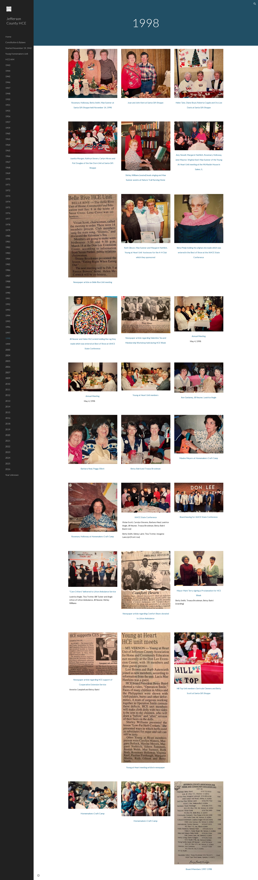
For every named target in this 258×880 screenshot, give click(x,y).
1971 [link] (7, 184)
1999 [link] (7, 344)
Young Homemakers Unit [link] (16, 53)
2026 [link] (7, 469)
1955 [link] (7, 110)
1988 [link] (7, 281)
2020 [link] (7, 435)
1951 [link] (7, 105)
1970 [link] (7, 179)
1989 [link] (7, 287)
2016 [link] (7, 418)
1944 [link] (7, 70)
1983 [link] (7, 253)
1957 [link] (7, 122)
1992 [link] (7, 304)
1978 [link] (7, 224)
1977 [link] (7, 218)
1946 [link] (7, 82)
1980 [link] (7, 235)
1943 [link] (7, 65)
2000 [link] (7, 349)
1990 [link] (7, 292)
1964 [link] (7, 144)
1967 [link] (7, 162)
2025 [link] (7, 463)
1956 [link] (7, 116)
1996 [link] (7, 327)
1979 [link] (7, 230)
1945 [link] (7, 76)
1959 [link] (7, 127)
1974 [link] (7, 201)
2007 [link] (7, 372)
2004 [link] (7, 355)
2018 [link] (7, 423)
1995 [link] (7, 321)
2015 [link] (7, 412)
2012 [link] (7, 395)
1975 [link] (7, 207)
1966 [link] (7, 156)
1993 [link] (7, 309)
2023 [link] (7, 452)
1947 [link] (7, 88)
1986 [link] (7, 270)
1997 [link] (7, 332)
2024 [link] (7, 457)
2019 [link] (7, 429)
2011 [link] (7, 389)
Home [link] (8, 36)
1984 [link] (7, 258)
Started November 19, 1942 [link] (18, 48)
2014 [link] (7, 406)
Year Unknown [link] (12, 475)
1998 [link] (7, 338)
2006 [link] (7, 366)
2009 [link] (7, 378)
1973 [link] (7, 196)
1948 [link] (7, 93)
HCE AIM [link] (9, 59)
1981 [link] (7, 241)
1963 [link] (7, 139)
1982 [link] (7, 247)
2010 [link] (7, 383)
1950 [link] (7, 99)
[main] (146, 23)
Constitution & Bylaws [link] (15, 42)
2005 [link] (7, 361)
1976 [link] (7, 213)
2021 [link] (7, 440)
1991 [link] (7, 298)
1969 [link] (7, 173)
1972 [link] (7, 190)
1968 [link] (7, 167)
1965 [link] (7, 150)
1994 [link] (7, 315)
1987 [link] (7, 275)
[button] (255, 4)
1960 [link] (7, 133)
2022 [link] (7, 446)
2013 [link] (7, 401)
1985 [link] (7, 264)
